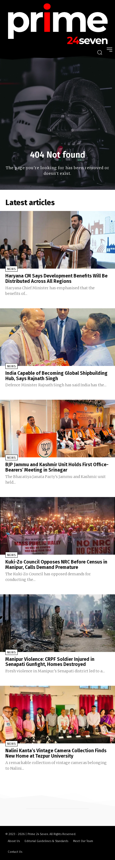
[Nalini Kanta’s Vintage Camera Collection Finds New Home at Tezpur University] (57, 714)
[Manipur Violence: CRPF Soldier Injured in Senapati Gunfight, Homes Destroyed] (57, 623)
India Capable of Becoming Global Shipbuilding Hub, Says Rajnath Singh (56, 375)
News (11, 269)
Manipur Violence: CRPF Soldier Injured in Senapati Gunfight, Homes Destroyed (49, 662)
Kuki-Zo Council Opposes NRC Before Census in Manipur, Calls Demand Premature (56, 564)
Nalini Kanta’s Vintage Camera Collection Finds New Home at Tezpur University (55, 753)
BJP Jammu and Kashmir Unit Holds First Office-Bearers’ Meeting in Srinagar (57, 467)
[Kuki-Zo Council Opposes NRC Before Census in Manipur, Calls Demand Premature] (57, 526)
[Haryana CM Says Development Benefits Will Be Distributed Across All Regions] (57, 240)
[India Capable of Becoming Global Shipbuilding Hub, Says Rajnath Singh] (57, 337)
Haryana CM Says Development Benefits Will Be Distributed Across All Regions (56, 278)
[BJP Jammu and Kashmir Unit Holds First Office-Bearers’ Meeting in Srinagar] (57, 428)
